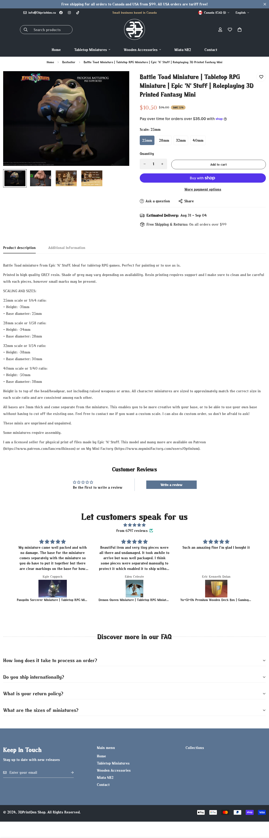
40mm (198, 140)
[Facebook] (61, 12)
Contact (210, 49)
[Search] (25, 29)
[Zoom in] (120, 80)
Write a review (171, 485)
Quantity (147, 153)
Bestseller (68, 62)
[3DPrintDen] (134, 30)
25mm (147, 140)
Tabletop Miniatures (90, 49)
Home (56, 49)
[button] (239, 29)
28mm (164, 140)
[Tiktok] (77, 12)
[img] (134, 525)
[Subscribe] (69, 772)
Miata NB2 (182, 49)
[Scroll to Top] (261, 815)
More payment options (203, 189)
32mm (181, 140)
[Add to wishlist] (261, 77)
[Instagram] (69, 12)
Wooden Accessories (141, 49)
